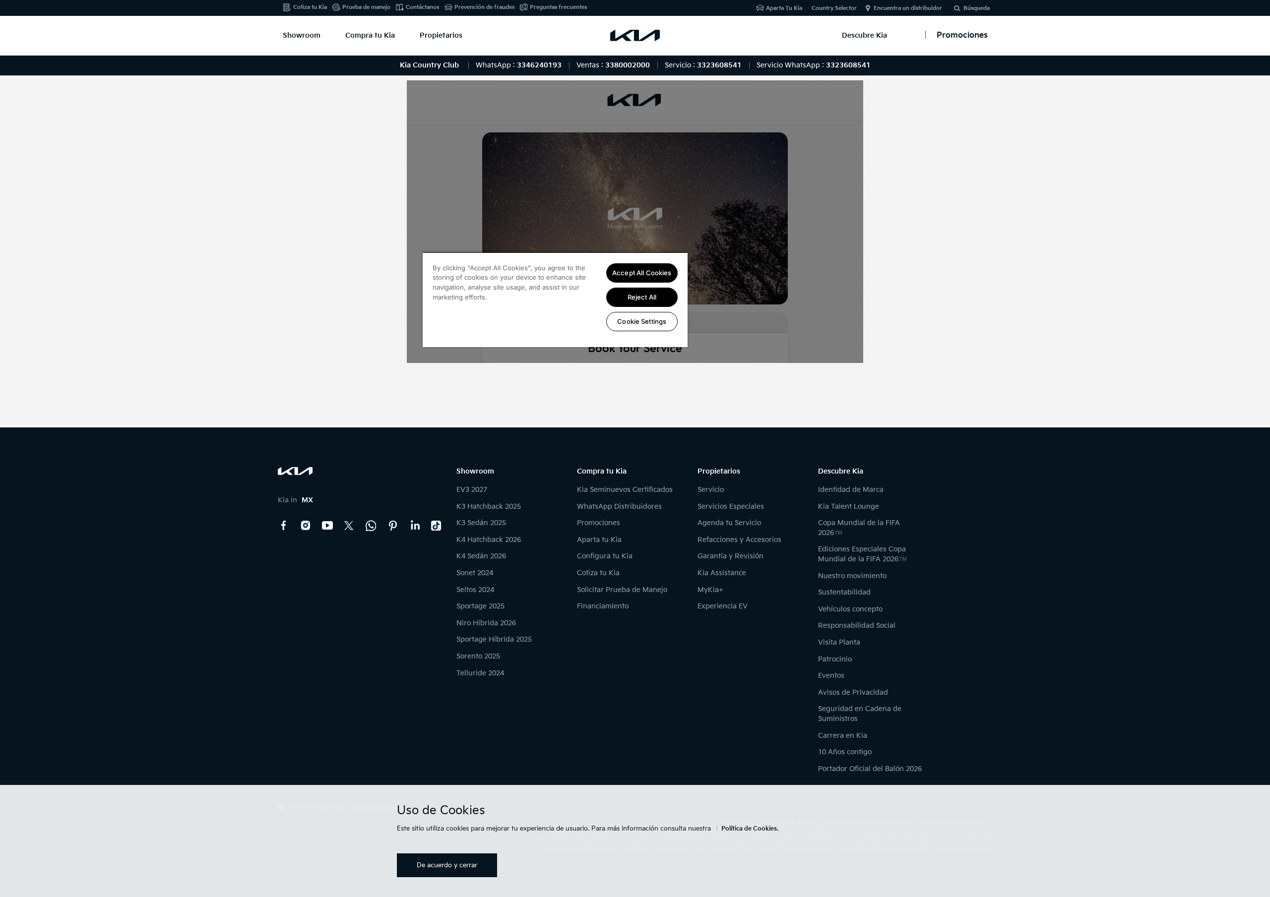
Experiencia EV (723, 606)
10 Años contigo (845, 752)
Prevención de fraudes (484, 7)
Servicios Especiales (731, 506)
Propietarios (441, 35)
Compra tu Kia (370, 35)
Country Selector (834, 8)
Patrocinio (835, 659)
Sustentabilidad (844, 592)
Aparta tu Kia (599, 540)
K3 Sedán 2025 (481, 523)
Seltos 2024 (475, 590)
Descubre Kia (864, 35)
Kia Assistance (722, 573)
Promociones (598, 523)
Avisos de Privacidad (853, 692)
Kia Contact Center (371, 526)
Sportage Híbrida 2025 (494, 639)
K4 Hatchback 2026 (488, 540)
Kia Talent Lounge (848, 506)
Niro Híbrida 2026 (486, 623)
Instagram (306, 526)
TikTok (437, 526)
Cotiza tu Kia (310, 7)
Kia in (295, 500)
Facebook (284, 526)
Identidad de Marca (851, 489)
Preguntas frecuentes (558, 7)
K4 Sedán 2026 (481, 556)
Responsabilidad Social (856, 625)
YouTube (327, 526)
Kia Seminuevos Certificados (625, 489)
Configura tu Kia (605, 556)
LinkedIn (415, 526)
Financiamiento (603, 606)
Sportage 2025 (480, 606)
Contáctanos (422, 7)
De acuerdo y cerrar (447, 865)
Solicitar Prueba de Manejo (622, 590)
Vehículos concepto (850, 609)
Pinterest (393, 526)
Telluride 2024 (480, 673)
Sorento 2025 (478, 656)
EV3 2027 (471, 489)
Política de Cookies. (749, 829)
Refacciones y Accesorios (739, 540)
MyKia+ (710, 590)
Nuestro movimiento (852, 576)
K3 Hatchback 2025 (488, 506)
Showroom (301, 35)
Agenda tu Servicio (729, 523)
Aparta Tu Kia (784, 8)
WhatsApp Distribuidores (619, 506)
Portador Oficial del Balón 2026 (870, 769)
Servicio (711, 489)
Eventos (831, 675)
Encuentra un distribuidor (908, 8)
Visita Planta (839, 642)
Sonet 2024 (474, 573)
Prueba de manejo (366, 7)
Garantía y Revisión (730, 556)
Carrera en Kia (842, 735)
